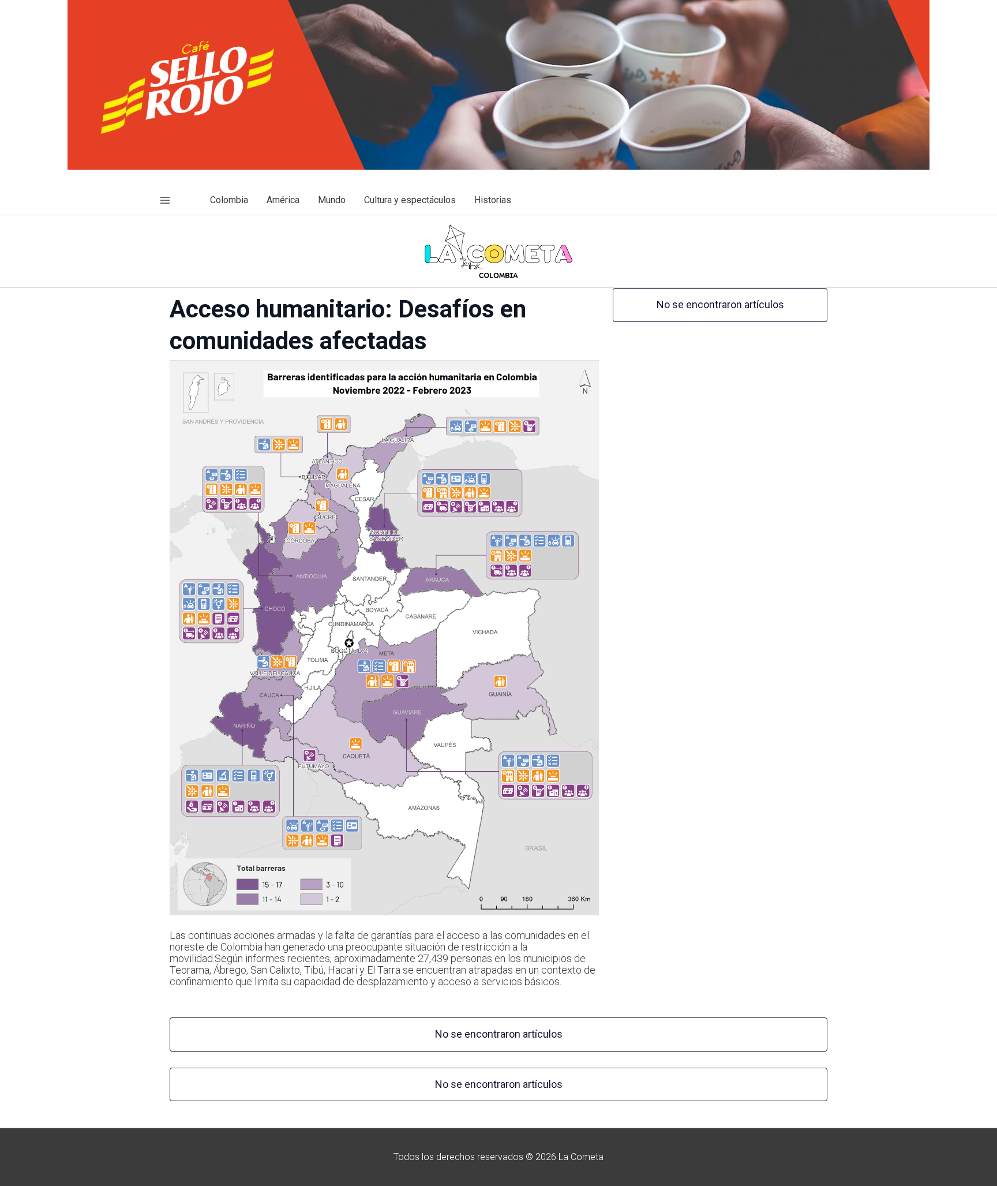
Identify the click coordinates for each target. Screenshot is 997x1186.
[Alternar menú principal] (165, 200)
